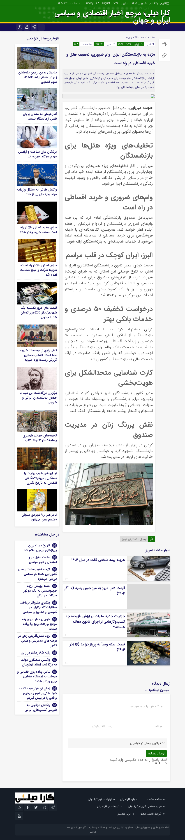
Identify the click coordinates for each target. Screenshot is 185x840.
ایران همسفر (124, 814)
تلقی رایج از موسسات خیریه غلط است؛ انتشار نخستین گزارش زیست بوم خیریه (38, 355)
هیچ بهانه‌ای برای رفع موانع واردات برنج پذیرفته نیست (39, 624)
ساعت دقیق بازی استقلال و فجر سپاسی (42, 560)
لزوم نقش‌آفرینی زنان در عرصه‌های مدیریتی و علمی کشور (37, 640)
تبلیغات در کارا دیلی (108, 806)
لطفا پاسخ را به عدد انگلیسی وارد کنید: (138, 760)
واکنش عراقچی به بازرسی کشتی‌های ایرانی (41, 707)
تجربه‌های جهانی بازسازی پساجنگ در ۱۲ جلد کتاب (40, 438)
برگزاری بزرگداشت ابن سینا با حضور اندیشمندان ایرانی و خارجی (38, 397)
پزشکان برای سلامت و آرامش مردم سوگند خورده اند (37, 154)
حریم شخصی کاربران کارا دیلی (145, 806)
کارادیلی (92, 832)
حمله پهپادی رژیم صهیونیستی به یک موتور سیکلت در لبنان (40, 590)
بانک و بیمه (132, 37)
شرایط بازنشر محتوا (151, 814)
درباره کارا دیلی (128, 799)
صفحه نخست (147, 37)
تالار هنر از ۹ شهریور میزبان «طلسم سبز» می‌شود (39, 517)
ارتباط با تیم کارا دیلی (100, 799)
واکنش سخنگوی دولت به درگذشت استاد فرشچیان (39, 662)
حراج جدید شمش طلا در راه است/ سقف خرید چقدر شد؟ (38, 230)
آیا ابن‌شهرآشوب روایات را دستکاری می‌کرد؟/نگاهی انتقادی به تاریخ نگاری (40, 478)
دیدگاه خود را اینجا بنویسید (146, 706)
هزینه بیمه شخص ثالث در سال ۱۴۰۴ (98, 560)
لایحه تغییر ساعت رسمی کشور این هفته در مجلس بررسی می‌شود (37, 574)
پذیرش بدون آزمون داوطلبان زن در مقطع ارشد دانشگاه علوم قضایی (37, 77)
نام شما (159, 726)
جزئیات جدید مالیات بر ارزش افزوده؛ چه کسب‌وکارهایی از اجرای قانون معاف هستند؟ (95, 621)
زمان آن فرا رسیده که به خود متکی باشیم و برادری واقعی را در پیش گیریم (38, 693)
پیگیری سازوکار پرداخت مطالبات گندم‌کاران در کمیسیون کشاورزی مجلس (38, 607)
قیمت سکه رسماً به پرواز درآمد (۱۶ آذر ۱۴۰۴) (97, 647)
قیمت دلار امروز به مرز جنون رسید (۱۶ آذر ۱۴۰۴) (94, 590)
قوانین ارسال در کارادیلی (145, 743)
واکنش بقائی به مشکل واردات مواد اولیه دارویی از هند (37, 192)
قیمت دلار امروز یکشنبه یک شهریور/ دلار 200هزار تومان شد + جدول (39, 312)
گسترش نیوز (129, 539)
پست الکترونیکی (102, 726)
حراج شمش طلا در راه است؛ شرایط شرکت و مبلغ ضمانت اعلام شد (38, 270)
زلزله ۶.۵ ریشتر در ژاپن (35, 652)
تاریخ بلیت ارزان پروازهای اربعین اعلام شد (40, 548)
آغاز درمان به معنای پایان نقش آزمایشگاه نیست (40, 116)
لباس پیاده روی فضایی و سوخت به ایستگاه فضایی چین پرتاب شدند (37, 676)
